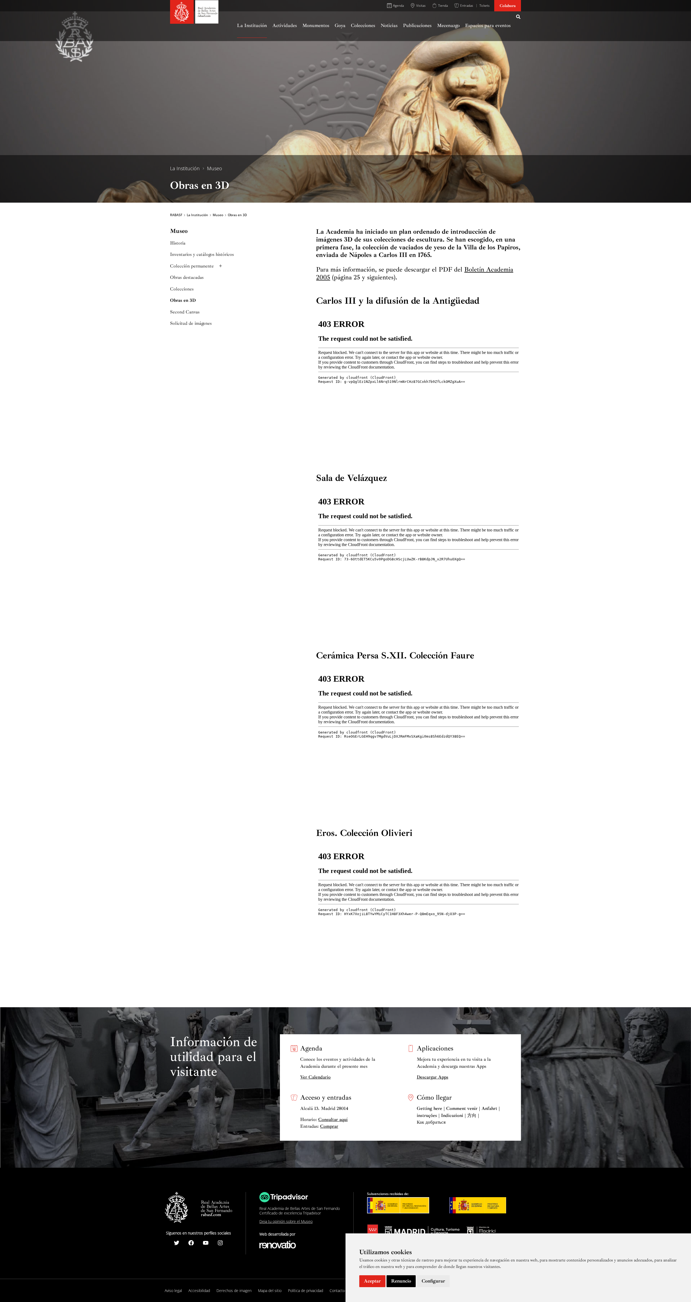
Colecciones (182, 289)
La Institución (185, 168)
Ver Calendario (315, 1077)
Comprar (329, 1126)
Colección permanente (192, 266)
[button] (518, 18)
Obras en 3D (183, 300)
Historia (177, 243)
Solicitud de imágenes (191, 323)
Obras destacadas (187, 277)
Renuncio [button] (401, 1281)
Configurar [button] (433, 1281)
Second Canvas (184, 312)
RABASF (176, 215)
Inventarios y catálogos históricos (202, 254)
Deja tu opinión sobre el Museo (286, 1221)
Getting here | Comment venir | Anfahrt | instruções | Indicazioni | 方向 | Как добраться (458, 1115)
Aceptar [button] (372, 1281)
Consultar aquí (333, 1119)
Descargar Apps (432, 1077)
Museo (214, 168)
